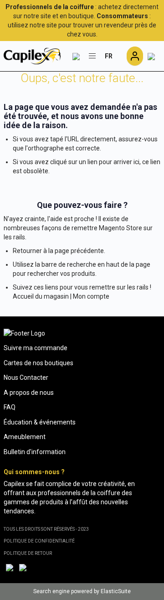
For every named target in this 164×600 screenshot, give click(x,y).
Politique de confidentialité (39, 540)
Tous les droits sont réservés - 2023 (46, 529)
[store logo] (32, 56)
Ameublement (25, 436)
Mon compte (91, 296)
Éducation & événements (40, 422)
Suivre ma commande (35, 348)
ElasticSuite (116, 591)
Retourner (27, 250)
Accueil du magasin (41, 296)
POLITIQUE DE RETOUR (28, 553)
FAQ (9, 407)
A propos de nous (29, 392)
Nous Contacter (26, 377)
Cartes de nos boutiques (38, 363)
